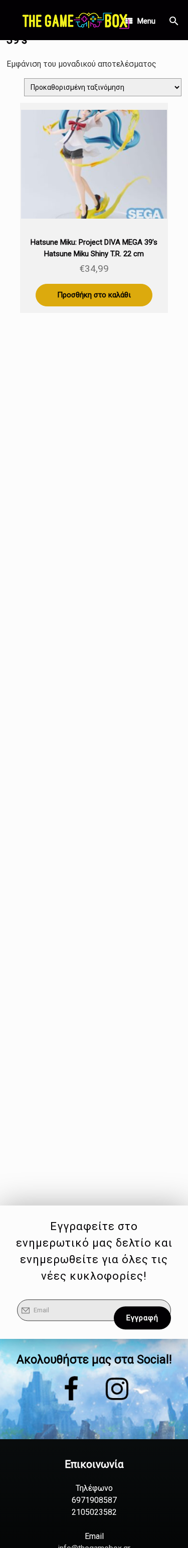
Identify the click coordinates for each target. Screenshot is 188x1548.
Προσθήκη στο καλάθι (94, 294)
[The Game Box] (75, 20)
